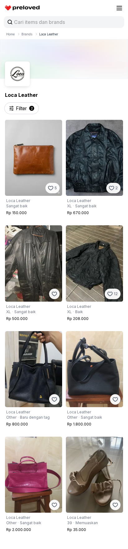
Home (10, 34)
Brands (26, 34)
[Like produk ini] (54, 294)
